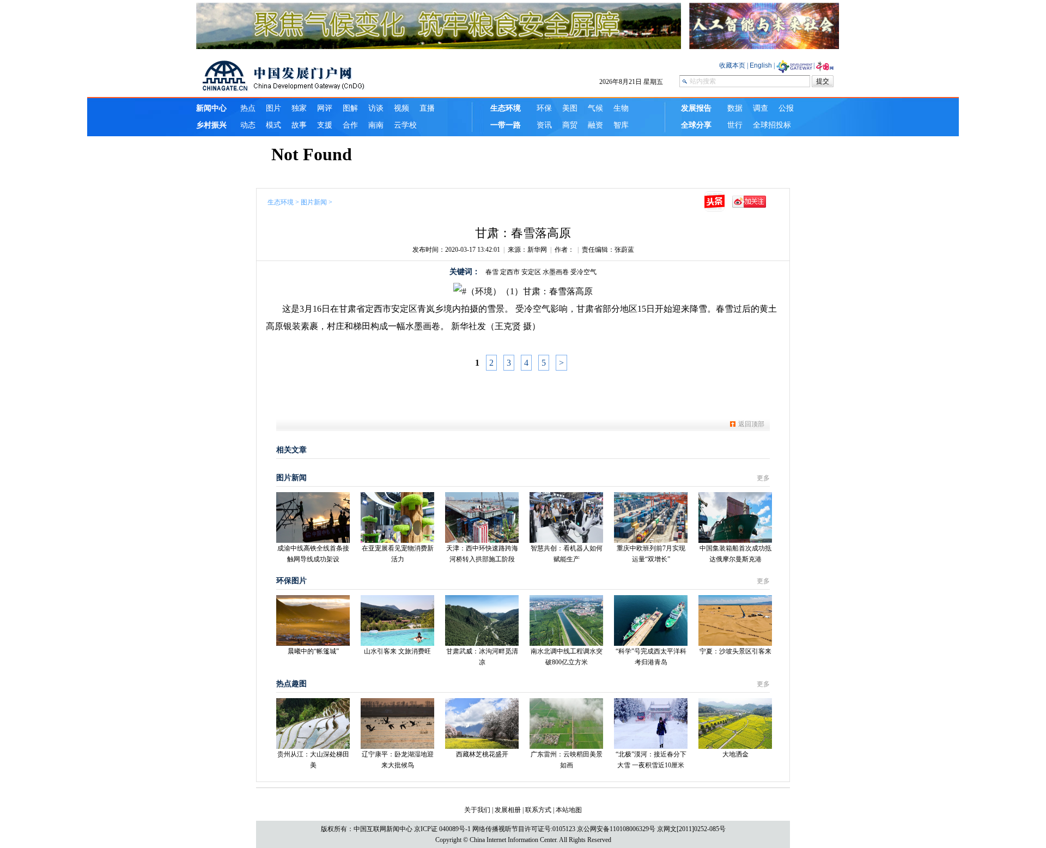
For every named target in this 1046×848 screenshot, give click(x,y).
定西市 (510, 272)
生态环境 (280, 202)
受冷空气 (583, 272)
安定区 (531, 272)
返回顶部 (751, 424)
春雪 (491, 272)
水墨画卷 (556, 272)
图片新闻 (314, 202)
